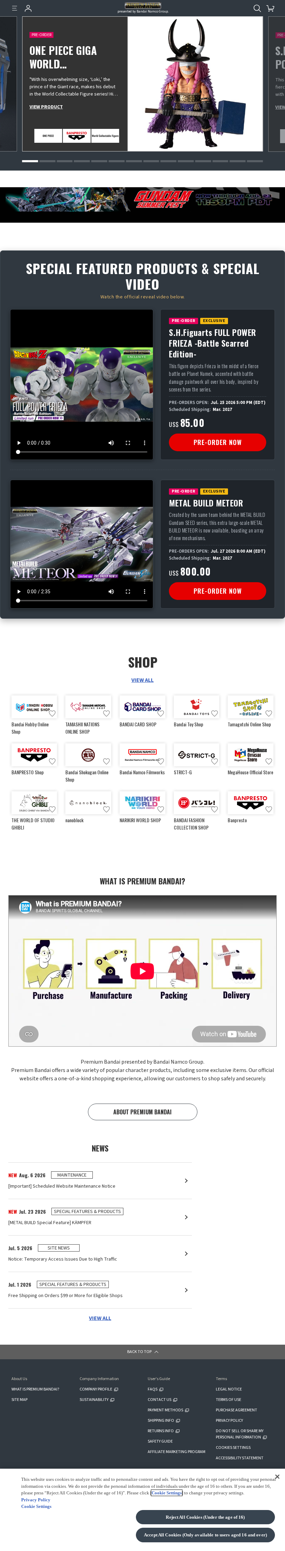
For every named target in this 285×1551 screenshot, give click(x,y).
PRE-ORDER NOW (218, 442)
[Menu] (14, 8)
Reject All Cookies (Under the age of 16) (205, 1517)
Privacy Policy (35, 1499)
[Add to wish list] (52, 713)
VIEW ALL (142, 680)
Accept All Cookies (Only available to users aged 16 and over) (205, 1534)
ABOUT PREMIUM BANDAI (142, 1112)
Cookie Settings (167, 1492)
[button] (30, 161)
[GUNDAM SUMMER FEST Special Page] (142, 199)
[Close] (277, 1476)
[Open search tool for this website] (257, 8)
